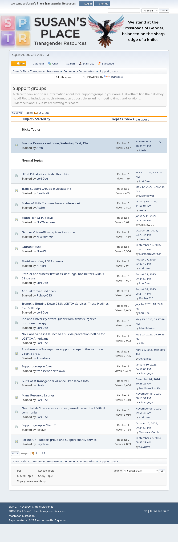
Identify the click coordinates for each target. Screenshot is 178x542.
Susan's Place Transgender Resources (44, 511)
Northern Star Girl (150, 253)
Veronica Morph (149, 432)
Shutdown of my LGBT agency (42, 261)
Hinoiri (41, 266)
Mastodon (15, 515)
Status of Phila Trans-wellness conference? (51, 203)
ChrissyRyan (146, 373)
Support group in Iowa (37, 366)
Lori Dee (42, 178)
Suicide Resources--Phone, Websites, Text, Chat (56, 143)
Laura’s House (31, 247)
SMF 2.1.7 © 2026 (20, 506)
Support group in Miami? (38, 425)
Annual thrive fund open (39, 291)
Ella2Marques (46, 222)
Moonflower (146, 195)
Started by (42, 119)
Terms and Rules (159, 511)
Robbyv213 (44, 295)
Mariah (143, 150)
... (43, 113)
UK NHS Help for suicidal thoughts (45, 174)
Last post (142, 119)
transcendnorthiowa (51, 371)
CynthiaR (43, 193)
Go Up (15, 453)
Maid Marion (147, 328)
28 (47, 113)
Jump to (117, 470)
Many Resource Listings (38, 395)
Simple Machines (42, 506)
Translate (117, 77)
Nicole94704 (45, 237)
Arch (40, 148)
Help (144, 511)
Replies (117, 119)
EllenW (41, 251)
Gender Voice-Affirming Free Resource (48, 232)
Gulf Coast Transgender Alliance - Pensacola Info (55, 381)
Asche (41, 208)
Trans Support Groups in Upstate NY (46, 189)
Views (129, 119)
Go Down (17, 112)
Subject (27, 119)
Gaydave (43, 444)
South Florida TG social (37, 218)
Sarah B (144, 239)
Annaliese (43, 358)
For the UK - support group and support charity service (59, 440)
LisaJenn (42, 385)
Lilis (141, 343)
